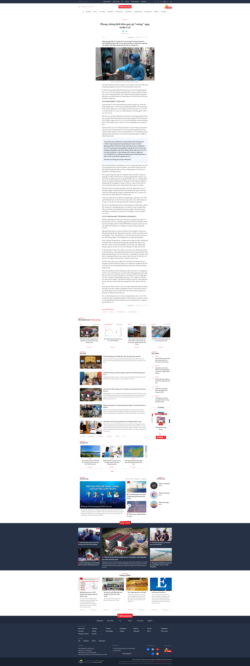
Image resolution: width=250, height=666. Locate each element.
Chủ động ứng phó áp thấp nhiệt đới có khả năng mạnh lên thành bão (133, 462)
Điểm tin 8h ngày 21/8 (164, 503)
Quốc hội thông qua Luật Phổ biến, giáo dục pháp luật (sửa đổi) (122, 356)
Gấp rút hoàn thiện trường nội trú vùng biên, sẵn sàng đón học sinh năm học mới (89, 340)
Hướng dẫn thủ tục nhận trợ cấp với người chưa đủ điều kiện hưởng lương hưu (112, 462)
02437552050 (117, 650)
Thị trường (128, 11)
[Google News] (171, 2)
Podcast (131, 479)
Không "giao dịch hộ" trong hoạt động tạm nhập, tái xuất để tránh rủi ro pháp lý (124, 406)
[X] (158, 2)
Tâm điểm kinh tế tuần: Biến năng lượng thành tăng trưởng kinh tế (136, 496)
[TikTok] (168, 2)
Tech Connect (135, 1)
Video (81, 324)
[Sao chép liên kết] (144, 37)
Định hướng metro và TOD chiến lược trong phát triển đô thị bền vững (88, 594)
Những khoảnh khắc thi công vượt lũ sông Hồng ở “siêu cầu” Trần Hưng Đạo (161, 565)
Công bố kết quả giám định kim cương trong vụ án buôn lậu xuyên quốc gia (162, 360)
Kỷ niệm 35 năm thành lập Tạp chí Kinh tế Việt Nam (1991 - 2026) (113, 594)
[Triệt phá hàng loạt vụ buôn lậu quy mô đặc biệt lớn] (161, 534)
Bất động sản (148, 11)
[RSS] (157, 653)
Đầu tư (95, 11)
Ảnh (79, 640)
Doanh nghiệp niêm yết (108, 324)
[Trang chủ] (83, 12)
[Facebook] (155, 2)
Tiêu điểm (88, 11)
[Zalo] (161, 2)
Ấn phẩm (161, 407)
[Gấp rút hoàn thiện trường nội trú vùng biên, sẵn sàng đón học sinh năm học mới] (125, 541)
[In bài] (103, 37)
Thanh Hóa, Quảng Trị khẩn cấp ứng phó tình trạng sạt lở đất (161, 390)
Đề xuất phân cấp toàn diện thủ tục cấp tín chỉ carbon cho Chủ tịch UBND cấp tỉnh (90, 462)
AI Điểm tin (161, 479)
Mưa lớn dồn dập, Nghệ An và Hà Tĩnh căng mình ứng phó (162, 381)
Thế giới (156, 11)
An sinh (156, 386)
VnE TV (127, 1)
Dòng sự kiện (125, 575)
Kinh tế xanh (119, 11)
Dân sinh (163, 11)
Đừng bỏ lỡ (84, 443)
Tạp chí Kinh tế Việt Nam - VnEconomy (162, 661)
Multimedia (84, 479)
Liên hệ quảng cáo (126, 653)
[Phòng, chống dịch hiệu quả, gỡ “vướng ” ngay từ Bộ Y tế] (125, 48)
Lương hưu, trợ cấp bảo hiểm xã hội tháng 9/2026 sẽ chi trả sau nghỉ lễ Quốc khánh (162, 370)
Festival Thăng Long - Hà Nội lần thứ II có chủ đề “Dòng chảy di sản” (89, 564)
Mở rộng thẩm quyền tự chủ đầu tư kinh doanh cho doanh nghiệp (88, 543)
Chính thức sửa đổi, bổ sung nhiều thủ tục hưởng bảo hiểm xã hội (122, 421)
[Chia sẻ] (147, 37)
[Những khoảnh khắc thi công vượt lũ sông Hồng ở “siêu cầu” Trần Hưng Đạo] (161, 554)
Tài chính (102, 11)
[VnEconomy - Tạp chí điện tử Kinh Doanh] (125, 616)
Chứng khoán (107, 1)
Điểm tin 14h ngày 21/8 (164, 484)
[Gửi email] (142, 37)
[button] (112, 471)
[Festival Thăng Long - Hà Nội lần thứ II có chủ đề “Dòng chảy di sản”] (89, 554)
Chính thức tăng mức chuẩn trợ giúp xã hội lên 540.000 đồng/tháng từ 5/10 (124, 373)
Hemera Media (100, 660)
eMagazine (143, 479)
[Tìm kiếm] (82, 7)
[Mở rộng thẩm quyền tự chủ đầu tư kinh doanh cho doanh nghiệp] (89, 534)
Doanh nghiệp (138, 11)
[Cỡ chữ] (106, 37)
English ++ (144, 1)
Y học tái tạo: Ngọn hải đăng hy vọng (136, 515)
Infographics (137, 479)
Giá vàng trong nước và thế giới (137, 592)
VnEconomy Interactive (159, 592)
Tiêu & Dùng (116, 1)
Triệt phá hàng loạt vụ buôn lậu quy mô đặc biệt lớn (160, 543)
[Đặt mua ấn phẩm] (168, 6)
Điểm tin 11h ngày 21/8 (164, 494)
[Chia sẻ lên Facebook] (136, 37)
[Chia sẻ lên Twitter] (139, 37)
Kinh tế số (110, 11)
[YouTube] (164, 2)
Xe (122, 1)
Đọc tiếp (83, 353)
